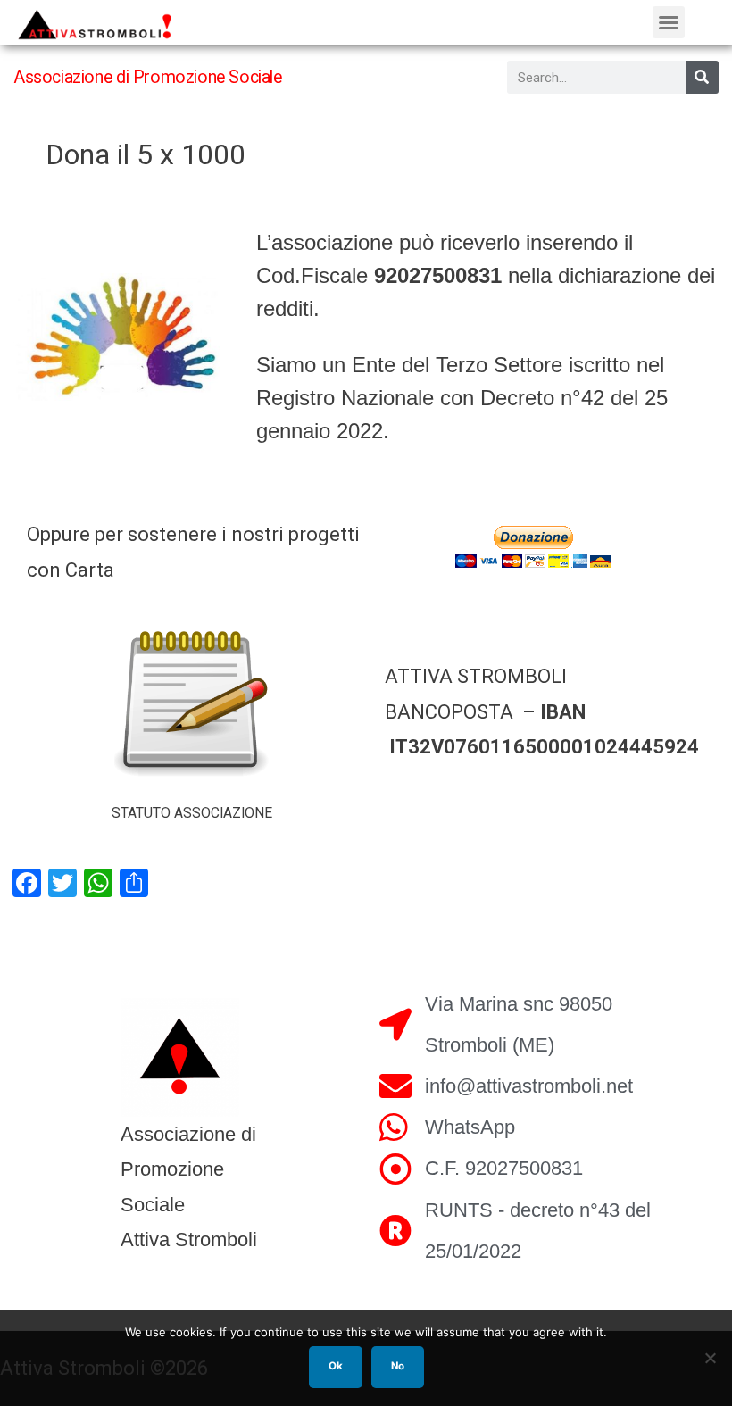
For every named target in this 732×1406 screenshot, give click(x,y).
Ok (336, 1366)
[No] (710, 1358)
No (397, 1366)
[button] (669, 22)
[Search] (702, 77)
